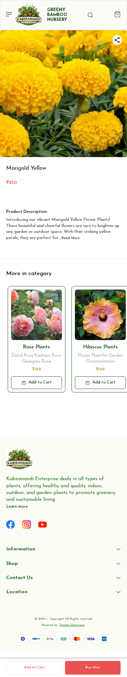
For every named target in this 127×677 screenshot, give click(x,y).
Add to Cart (34, 667)
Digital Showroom (72, 625)
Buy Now (92, 667)
